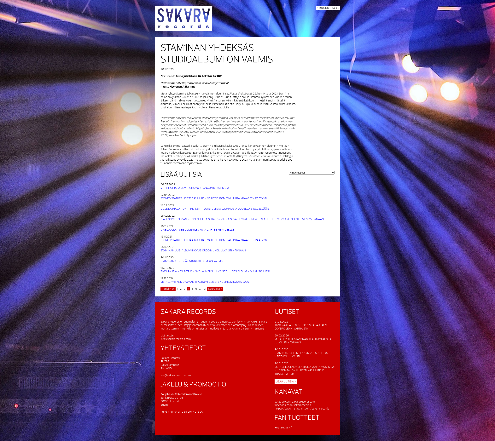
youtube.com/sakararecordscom (295, 401)
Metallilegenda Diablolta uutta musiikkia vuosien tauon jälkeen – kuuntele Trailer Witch (304, 370)
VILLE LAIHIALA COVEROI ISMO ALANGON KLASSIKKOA (194, 187)
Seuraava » (215, 288)
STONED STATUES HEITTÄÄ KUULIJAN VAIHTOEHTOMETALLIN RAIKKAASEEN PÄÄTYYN (213, 198)
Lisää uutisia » (286, 381)
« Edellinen (168, 288)
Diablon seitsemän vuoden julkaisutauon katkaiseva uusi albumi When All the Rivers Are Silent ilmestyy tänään (242, 219)
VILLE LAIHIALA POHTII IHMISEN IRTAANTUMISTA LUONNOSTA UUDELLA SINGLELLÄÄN (214, 208)
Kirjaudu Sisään (328, 8)
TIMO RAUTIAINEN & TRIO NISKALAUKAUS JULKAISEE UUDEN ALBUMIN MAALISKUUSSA (215, 271)
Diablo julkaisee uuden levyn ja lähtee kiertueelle (197, 229)
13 (204, 288)
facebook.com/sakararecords (293, 405)
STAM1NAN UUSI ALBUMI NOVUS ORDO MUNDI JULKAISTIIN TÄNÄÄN (203, 250)
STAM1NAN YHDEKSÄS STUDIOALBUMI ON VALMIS (191, 261)
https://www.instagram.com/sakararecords (302, 408)
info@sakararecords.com (175, 339)
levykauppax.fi (283, 427)
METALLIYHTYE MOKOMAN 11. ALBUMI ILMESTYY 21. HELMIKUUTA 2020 (204, 281)
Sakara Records (183, 18)
